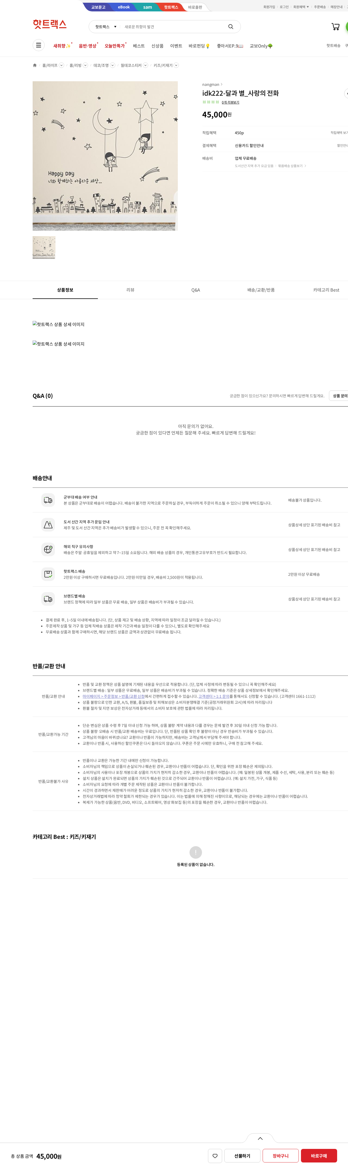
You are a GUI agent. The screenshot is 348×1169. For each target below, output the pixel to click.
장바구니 (281, 1155)
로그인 (284, 6)
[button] (220, 102)
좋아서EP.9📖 (230, 45)
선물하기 (242, 1155)
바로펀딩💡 (199, 45)
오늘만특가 (115, 45)
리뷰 (130, 289)
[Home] (35, 65)
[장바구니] (335, 27)
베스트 (139, 45)
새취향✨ (62, 45)
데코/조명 (101, 65)
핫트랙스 (102, 26)
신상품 (157, 45)
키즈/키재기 (163, 65)
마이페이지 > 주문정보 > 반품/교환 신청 (114, 696)
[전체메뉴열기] (39, 45)
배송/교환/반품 (261, 289)
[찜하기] (215, 1156)
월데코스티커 (131, 65)
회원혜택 (299, 6)
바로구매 (319, 1155)
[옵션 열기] (260, 1138)
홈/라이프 (50, 65)
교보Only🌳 (261, 45)
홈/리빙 (75, 65)
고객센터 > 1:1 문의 (213, 696)
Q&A (195, 289)
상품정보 (65, 289)
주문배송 (320, 6)
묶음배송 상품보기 (290, 165)
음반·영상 (87, 45)
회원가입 (269, 6)
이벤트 (176, 45)
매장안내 (337, 6)
